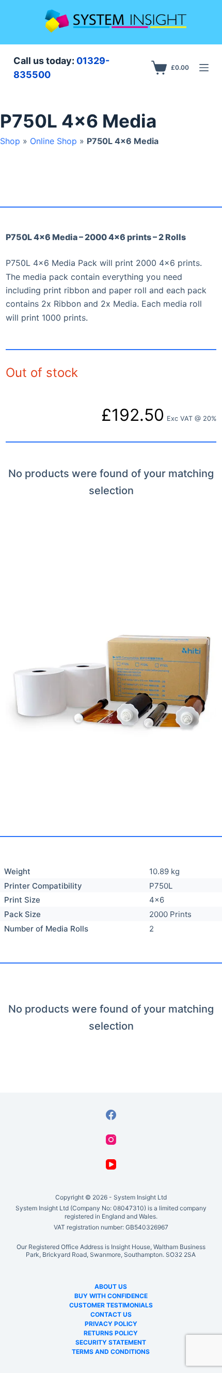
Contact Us (111, 1314)
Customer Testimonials (111, 1305)
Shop (10, 141)
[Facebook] (111, 1115)
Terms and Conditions (111, 1351)
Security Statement (110, 1342)
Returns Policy (111, 1333)
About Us (110, 1286)
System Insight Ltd (140, 1197)
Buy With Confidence (111, 1296)
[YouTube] (111, 1164)
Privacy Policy (111, 1324)
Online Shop (53, 141)
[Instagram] (111, 1139)
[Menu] (204, 67)
